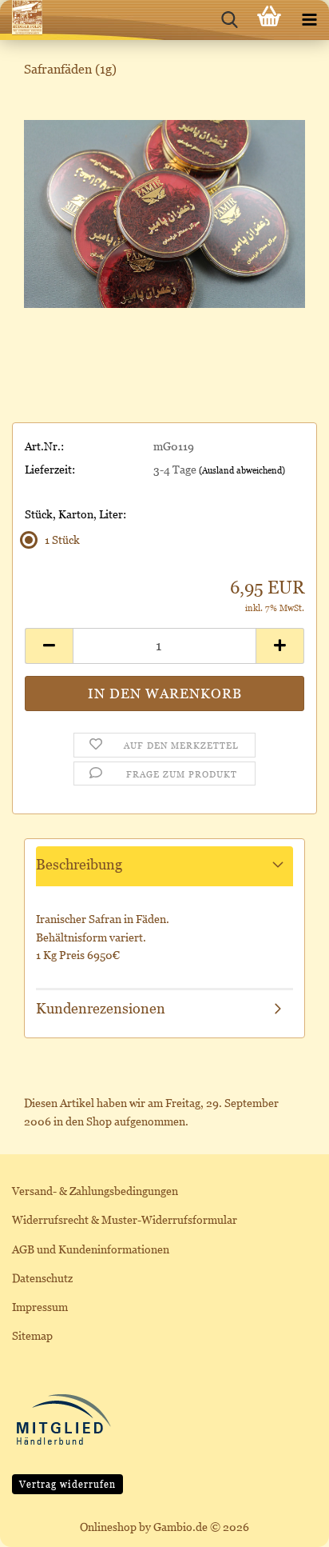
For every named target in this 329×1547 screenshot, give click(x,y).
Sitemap (32, 1335)
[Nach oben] (285, 1523)
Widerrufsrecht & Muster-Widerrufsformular (124, 1219)
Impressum (40, 1306)
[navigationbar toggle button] (309, 20)
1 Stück (62, 539)
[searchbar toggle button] (229, 20)
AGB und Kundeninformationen (90, 1249)
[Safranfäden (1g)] (164, 212)
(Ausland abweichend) (242, 470)
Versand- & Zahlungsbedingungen (95, 1190)
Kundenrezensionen (100, 1008)
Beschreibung (79, 864)
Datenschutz (42, 1278)
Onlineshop (108, 1526)
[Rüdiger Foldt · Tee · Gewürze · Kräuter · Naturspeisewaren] (21, 20)
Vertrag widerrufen (67, 1484)
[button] (49, 646)
